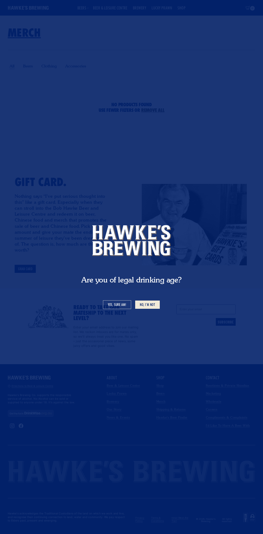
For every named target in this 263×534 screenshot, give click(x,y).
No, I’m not (147, 304)
